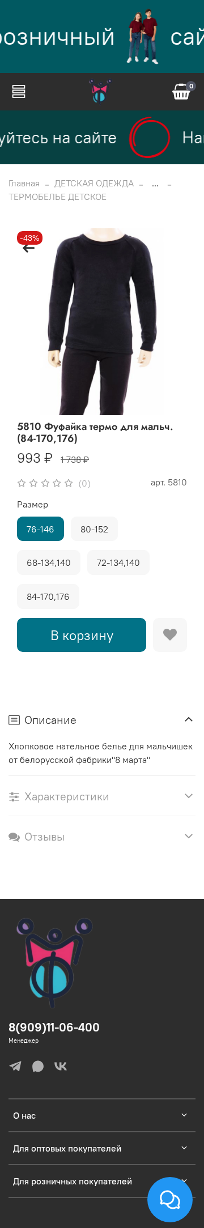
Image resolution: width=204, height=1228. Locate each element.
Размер (32, 504)
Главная (24, 183)
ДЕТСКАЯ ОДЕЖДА (94, 183)
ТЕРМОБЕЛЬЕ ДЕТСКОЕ (57, 196)
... (155, 183)
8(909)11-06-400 (54, 1027)
